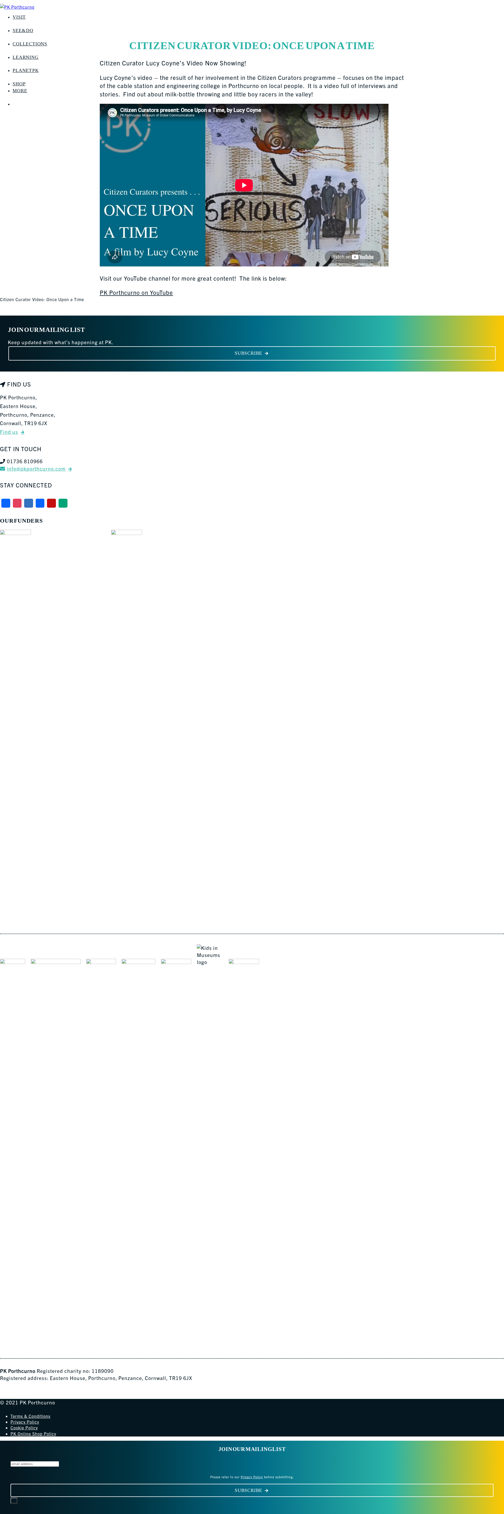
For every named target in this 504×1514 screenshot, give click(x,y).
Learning (25, 57)
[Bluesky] (28, 503)
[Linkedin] (40, 503)
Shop (19, 83)
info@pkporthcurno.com (36, 468)
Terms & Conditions (30, 1416)
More (20, 90)
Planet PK (26, 70)
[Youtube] (51, 503)
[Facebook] (6, 503)
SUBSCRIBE (248, 353)
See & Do (23, 30)
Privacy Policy (24, 1421)
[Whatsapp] (63, 503)
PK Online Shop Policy (33, 1433)
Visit (19, 17)
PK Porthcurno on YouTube (136, 292)
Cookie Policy (24, 1427)
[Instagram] (17, 503)
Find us (9, 432)
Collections (30, 44)
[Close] (13, 1500)
